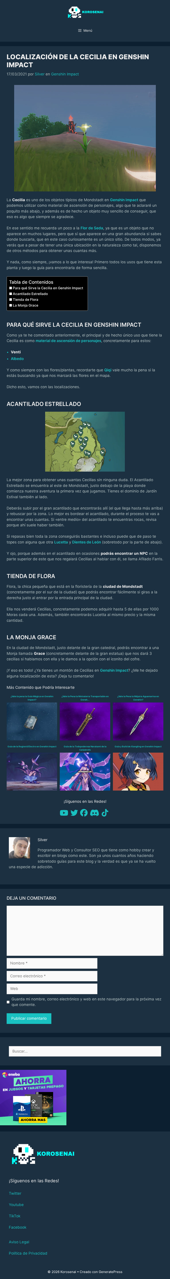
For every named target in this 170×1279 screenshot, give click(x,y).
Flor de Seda (92, 228)
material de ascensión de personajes (68, 340)
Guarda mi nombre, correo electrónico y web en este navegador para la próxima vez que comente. (86, 1002)
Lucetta (61, 542)
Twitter (15, 1193)
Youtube (16, 1204)
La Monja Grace (25, 305)
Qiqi (107, 370)
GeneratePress (110, 1272)
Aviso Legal (19, 1242)
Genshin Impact (65, 74)
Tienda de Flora (25, 299)
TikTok (14, 1216)
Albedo (17, 358)
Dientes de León (86, 542)
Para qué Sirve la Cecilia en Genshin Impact (48, 288)
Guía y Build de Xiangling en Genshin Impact (138, 746)
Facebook (17, 1227)
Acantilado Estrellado (30, 294)
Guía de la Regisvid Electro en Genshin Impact (32, 746)
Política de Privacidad (28, 1253)
